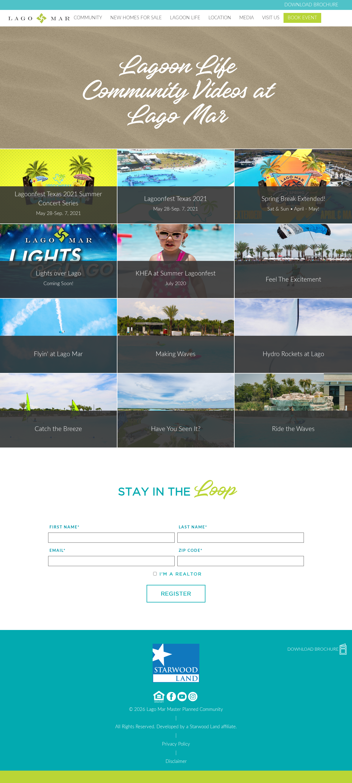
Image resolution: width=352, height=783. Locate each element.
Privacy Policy (176, 744)
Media (246, 17)
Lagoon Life (185, 17)
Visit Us (270, 17)
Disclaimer (176, 761)
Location (219, 17)
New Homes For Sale (136, 17)
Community (88, 17)
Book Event (302, 17)
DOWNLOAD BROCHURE (311, 4)
